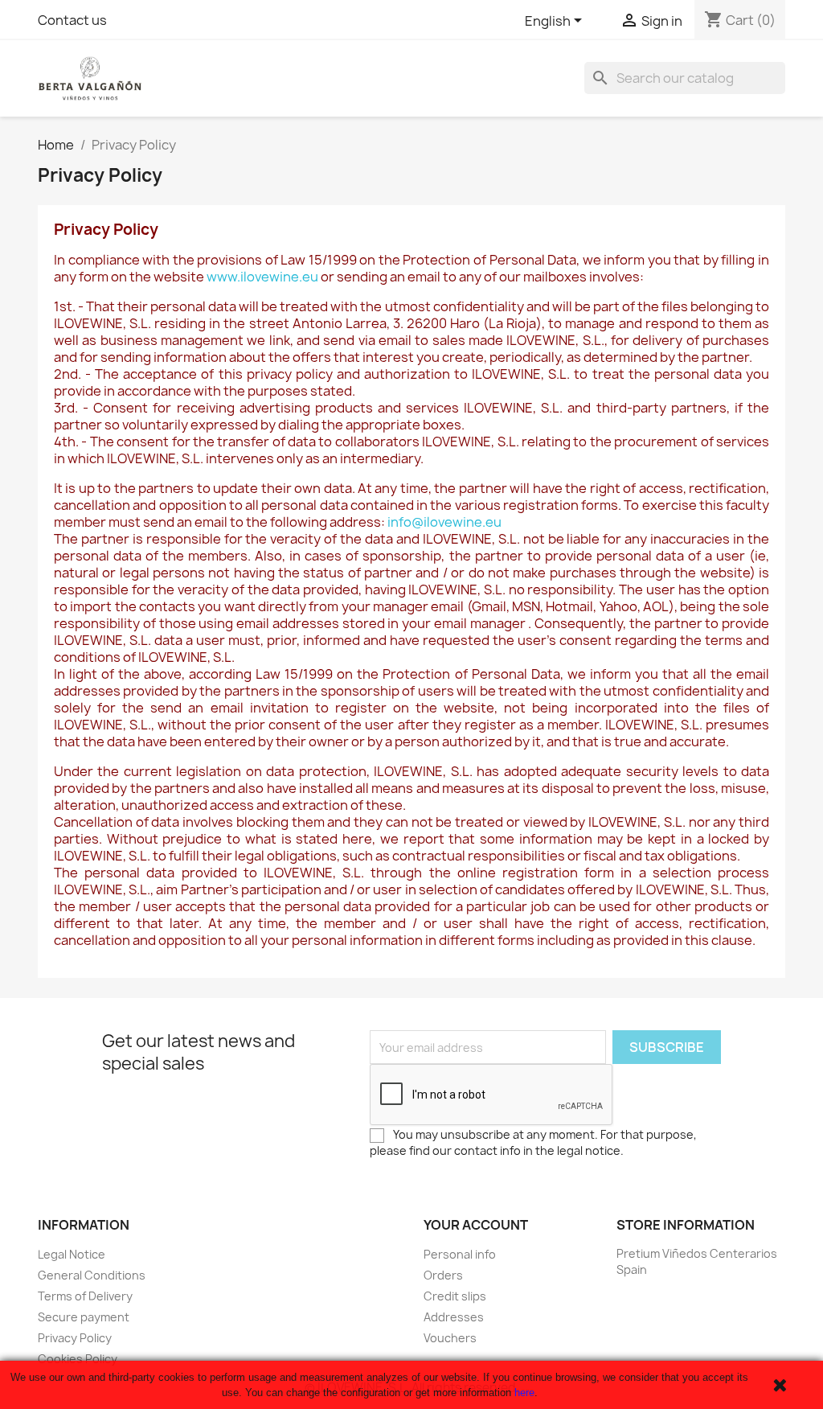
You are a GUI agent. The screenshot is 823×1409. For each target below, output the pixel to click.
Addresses (454, 1317)
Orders (443, 1275)
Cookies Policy (77, 1358)
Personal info (460, 1254)
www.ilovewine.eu (262, 276)
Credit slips (455, 1296)
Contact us (72, 20)
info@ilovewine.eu (444, 522)
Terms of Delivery (85, 1296)
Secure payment (83, 1317)
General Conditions (91, 1275)
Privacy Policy (75, 1337)
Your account (476, 1225)
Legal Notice (71, 1254)
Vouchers (450, 1337)
